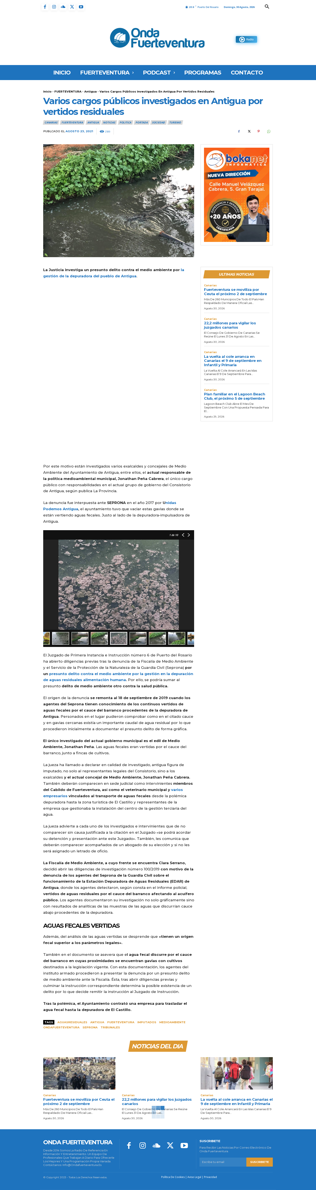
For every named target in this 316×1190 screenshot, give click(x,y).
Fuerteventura (120, 1022)
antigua (97, 1022)
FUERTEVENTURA (67, 91)
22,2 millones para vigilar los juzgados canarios (230, 325)
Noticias (109, 122)
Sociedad (158, 122)
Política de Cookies (173, 1177)
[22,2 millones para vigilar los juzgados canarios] (158, 1073)
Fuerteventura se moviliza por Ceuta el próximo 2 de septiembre (235, 291)
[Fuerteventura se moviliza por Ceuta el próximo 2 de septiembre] (79, 1073)
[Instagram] (54, 7)
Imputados (146, 1022)
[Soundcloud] (63, 7)
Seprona (90, 1027)
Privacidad (210, 1177)
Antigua (90, 91)
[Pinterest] (258, 131)
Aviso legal (194, 1177)
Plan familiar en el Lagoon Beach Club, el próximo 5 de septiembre (234, 396)
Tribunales (110, 1027)
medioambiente (172, 1022)
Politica (125, 122)
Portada (141, 122)
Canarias (50, 122)
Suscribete (259, 1162)
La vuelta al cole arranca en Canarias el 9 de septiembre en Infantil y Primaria (232, 360)
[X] (72, 7)
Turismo (175, 122)
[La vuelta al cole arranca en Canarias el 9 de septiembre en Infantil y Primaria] (237, 1073)
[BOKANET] (236, 195)
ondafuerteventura (61, 1027)
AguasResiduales (72, 1022)
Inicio (47, 91)
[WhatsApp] (268, 131)
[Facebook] (44, 7)
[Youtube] (81, 7)
